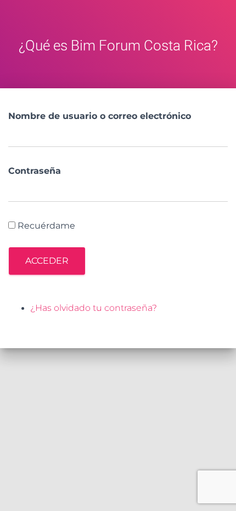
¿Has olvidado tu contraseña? (93, 308)
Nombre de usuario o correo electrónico (99, 116)
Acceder (47, 261)
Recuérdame (46, 225)
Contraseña (34, 171)
